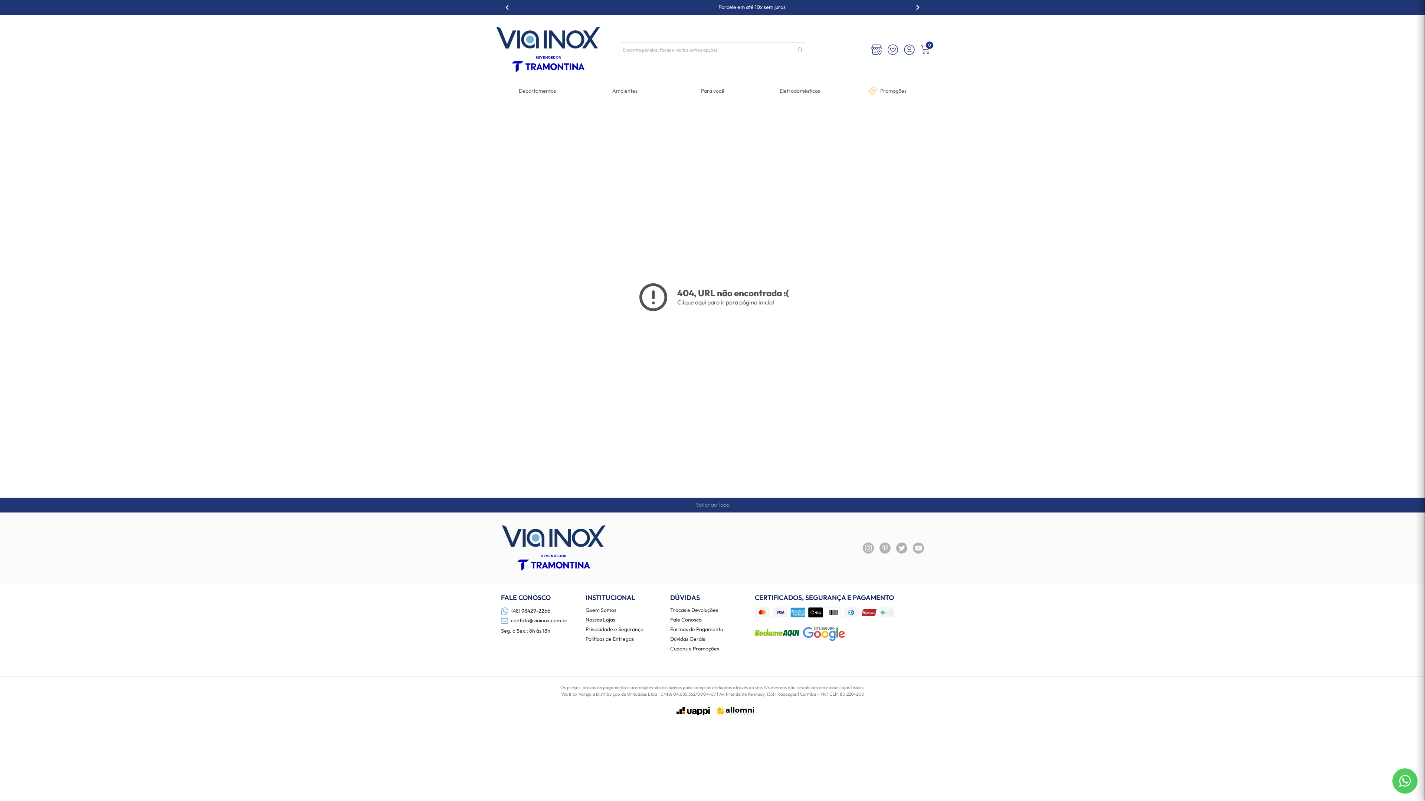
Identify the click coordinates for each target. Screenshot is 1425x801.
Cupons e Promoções (694, 649)
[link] (800, 91)
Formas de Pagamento (696, 630)
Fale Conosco (686, 620)
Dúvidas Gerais (687, 639)
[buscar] (800, 49)
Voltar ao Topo (713, 504)
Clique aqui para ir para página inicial (725, 302)
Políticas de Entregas (610, 639)
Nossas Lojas (600, 620)
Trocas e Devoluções (694, 610)
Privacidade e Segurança (614, 630)
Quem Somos (601, 610)
